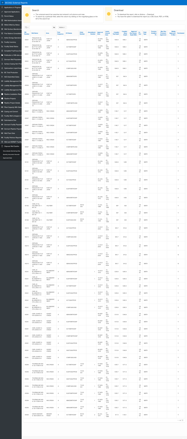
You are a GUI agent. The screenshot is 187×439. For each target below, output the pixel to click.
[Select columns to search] (27, 27)
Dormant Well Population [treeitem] (12, 59)
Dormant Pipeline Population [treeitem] (14, 129)
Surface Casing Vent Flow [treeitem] (13, 64)
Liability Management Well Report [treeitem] (15, 81)
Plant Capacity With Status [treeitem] (13, 107)
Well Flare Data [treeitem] (9, 133)
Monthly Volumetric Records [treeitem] (11, 154)
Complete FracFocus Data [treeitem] (13, 51)
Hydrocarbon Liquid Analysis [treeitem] (14, 68)
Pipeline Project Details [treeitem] (12, 103)
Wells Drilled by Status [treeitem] (12, 25)
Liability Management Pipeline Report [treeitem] (17, 90)
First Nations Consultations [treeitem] (13, 33)
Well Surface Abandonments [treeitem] (14, 29)
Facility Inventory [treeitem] (10, 42)
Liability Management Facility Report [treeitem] (16, 85)
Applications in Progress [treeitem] (12, 7)
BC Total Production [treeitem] (11, 72)
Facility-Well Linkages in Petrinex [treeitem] (15, 116)
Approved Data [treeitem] (7, 158)
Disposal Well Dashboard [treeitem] (13, 146)
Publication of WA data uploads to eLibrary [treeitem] (18, 55)
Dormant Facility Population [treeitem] (13, 124)
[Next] (182, 420)
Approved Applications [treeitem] (12, 12)
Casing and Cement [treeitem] (11, 111)
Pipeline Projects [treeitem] (10, 98)
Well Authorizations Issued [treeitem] (13, 20)
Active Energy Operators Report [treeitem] (15, 38)
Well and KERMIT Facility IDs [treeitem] (14, 142)
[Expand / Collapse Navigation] (2, 2)
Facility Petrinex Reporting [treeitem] (13, 137)
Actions (61, 27)
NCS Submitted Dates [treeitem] (11, 77)
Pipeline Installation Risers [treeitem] (13, 94)
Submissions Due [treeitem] (10, 120)
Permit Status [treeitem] (9, 16)
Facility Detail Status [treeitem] (11, 46)
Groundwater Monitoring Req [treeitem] (11, 151)
